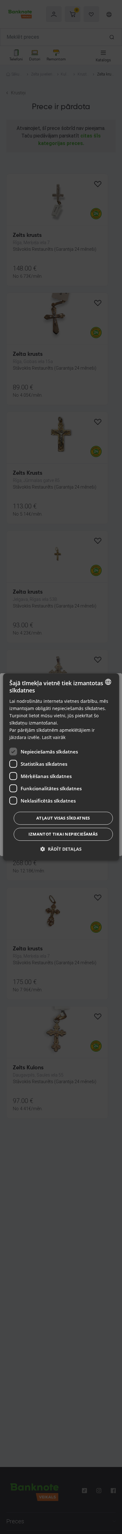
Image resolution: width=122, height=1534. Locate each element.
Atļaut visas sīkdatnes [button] (63, 818)
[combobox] (108, 682)
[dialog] (61, 766)
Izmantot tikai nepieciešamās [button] (63, 834)
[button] (61, 849)
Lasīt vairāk (53, 738)
